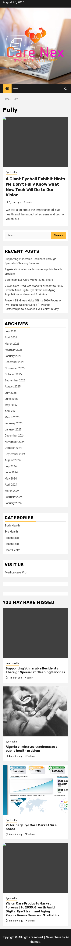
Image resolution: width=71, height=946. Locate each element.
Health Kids (12, 537)
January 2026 (13, 356)
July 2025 (10, 392)
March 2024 (12, 491)
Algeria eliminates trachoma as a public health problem (31, 748)
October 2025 (13, 374)
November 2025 (14, 368)
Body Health (12, 525)
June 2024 (11, 472)
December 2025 (14, 362)
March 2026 (12, 343)
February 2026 (13, 349)
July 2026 (10, 331)
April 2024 (11, 484)
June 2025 (11, 398)
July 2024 (10, 466)
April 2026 (11, 337)
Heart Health (12, 550)
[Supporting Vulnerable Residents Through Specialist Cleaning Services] (35, 633)
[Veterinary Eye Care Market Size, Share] (35, 790)
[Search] (65, 88)
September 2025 (15, 380)
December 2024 (14, 435)
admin (29, 202)
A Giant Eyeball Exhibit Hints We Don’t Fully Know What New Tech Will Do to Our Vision (35, 187)
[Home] (7, 88)
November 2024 (14, 441)
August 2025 (12, 386)
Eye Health (11, 172)
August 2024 (12, 460)
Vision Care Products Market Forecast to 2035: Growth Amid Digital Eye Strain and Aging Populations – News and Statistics (34, 290)
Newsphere (53, 937)
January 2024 (13, 503)
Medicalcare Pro (16, 572)
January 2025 (13, 429)
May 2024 (11, 478)
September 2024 (15, 454)
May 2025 (11, 405)
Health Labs (12, 544)
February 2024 (13, 497)
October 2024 (13, 448)
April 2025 (11, 411)
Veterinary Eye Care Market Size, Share (29, 279)
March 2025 (12, 417)
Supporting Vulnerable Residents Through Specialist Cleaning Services (35, 670)
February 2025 (13, 423)
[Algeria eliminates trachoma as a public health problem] (35, 711)
